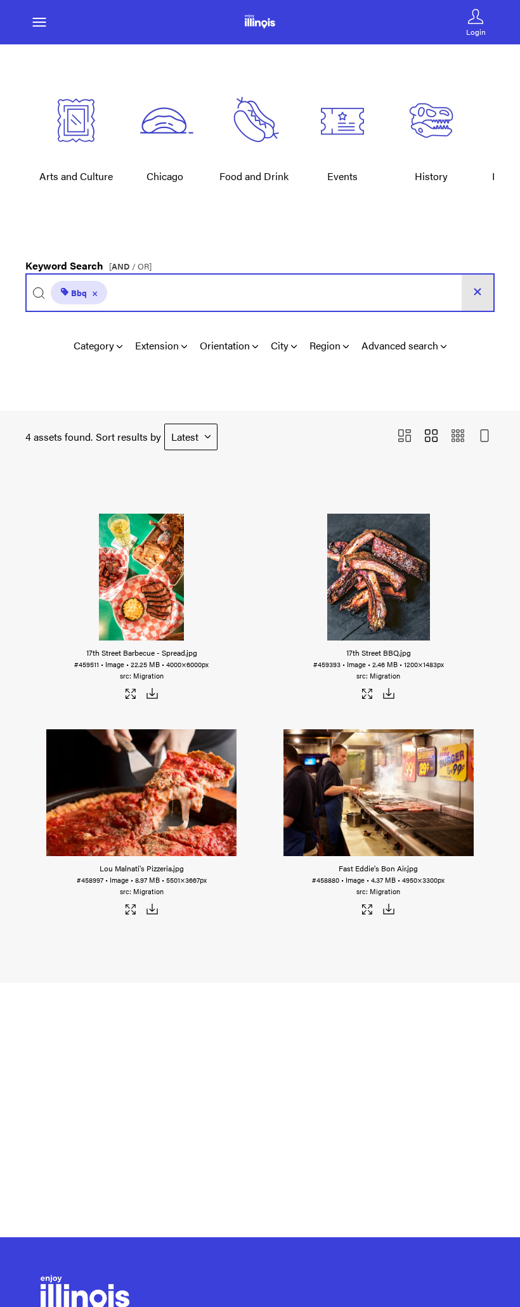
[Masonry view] (404, 437)
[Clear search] (477, 293)
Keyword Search (88, 262)
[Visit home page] (259, 22)
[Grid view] (431, 437)
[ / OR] (130, 266)
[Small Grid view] (458, 437)
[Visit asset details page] (130, 695)
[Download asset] (151, 695)
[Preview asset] (141, 577)
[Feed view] (484, 437)
